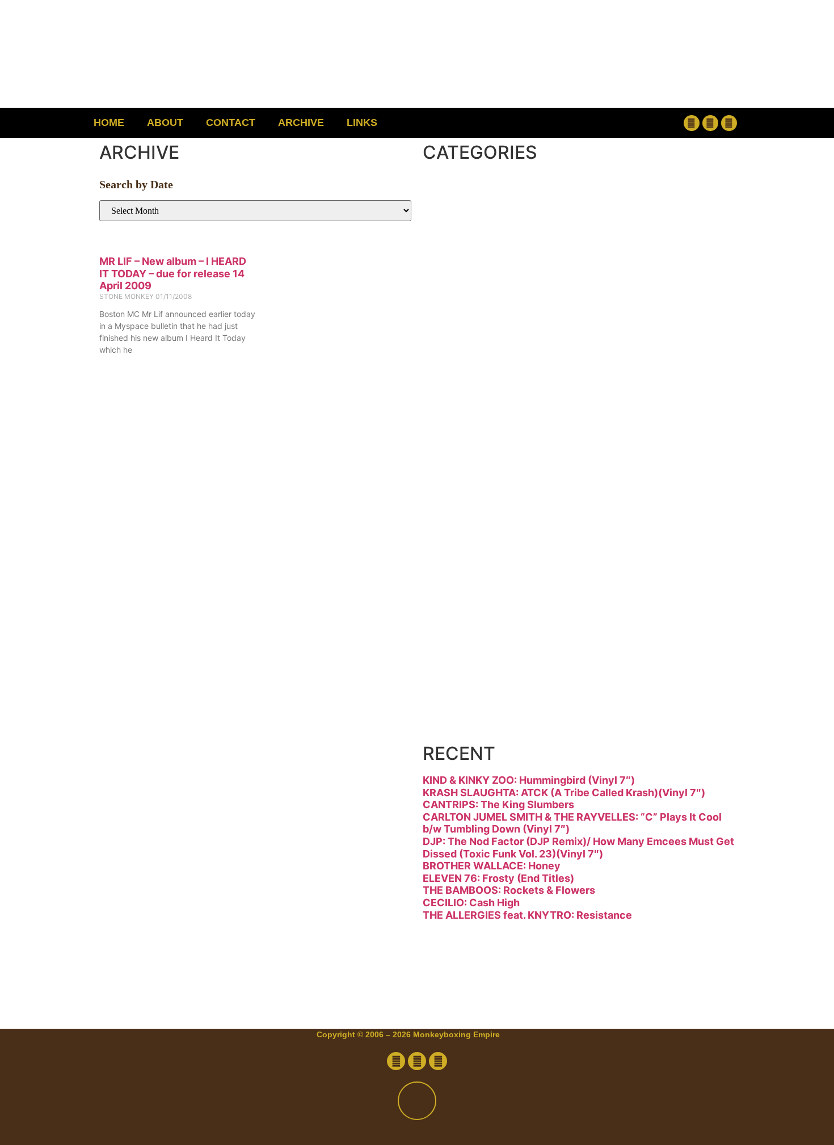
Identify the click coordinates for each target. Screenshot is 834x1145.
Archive (301, 122)
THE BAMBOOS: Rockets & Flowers (509, 890)
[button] (619, 123)
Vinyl (473, 672)
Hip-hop (495, 387)
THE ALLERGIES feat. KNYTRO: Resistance (527, 915)
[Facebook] (692, 123)
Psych (482, 530)
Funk (473, 339)
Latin (473, 482)
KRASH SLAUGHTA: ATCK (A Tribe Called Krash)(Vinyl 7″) (564, 792)
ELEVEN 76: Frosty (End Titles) (498, 878)
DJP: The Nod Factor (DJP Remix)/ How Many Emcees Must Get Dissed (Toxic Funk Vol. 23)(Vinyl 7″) (578, 847)
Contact (230, 122)
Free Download (551, 720)
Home (109, 122)
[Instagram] (729, 123)
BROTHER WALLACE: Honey (492, 866)
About (165, 122)
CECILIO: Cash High (471, 903)
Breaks (489, 196)
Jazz (468, 434)
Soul (469, 625)
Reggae (493, 577)
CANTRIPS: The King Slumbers (498, 804)
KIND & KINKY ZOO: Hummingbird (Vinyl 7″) (529, 780)
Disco (478, 244)
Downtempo (527, 291)
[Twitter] (710, 123)
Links (362, 122)
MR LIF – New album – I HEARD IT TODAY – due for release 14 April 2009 (172, 273)
